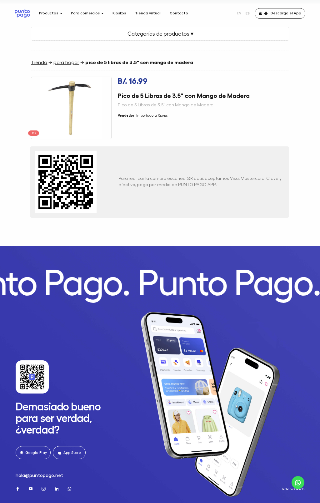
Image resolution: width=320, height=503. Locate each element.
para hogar (66, 62)
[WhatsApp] (70, 488)
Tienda (39, 62)
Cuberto (299, 489)
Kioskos (119, 13)
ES (248, 13)
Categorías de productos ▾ (160, 34)
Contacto (179, 13)
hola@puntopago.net (39, 475)
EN (239, 13)
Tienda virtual (148, 13)
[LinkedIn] (57, 488)
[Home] (22, 13)
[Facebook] (18, 488)
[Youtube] (31, 488)
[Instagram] (44, 488)
